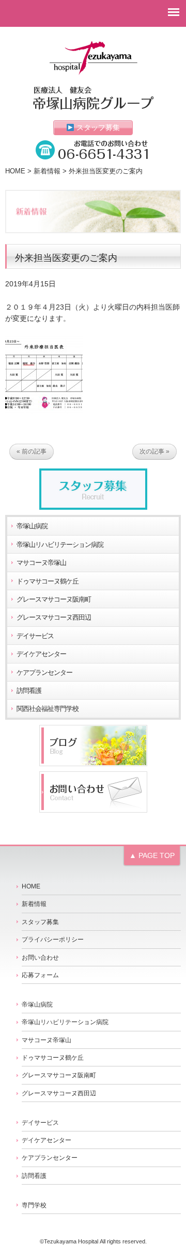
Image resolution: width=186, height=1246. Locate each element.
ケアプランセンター (44, 672)
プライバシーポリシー (53, 939)
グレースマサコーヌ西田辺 (54, 617)
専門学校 (34, 1205)
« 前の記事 (32, 451)
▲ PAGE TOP (152, 855)
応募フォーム (40, 975)
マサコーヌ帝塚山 (41, 563)
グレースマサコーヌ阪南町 (54, 599)
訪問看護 (29, 690)
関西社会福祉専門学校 (48, 709)
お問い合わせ (40, 957)
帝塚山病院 (32, 526)
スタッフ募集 (97, 127)
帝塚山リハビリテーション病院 (60, 544)
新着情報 (47, 171)
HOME (15, 171)
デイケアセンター (41, 654)
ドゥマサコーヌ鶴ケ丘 (48, 581)
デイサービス (35, 636)
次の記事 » (154, 451)
